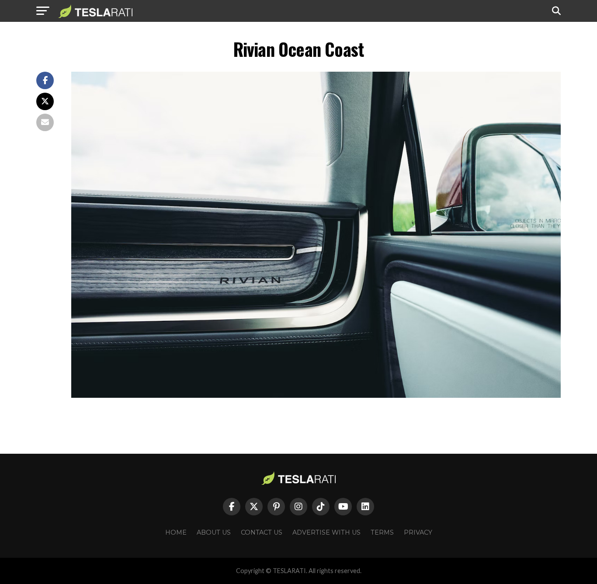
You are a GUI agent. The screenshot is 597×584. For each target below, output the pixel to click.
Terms (382, 532)
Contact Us (261, 532)
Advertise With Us (326, 532)
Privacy (418, 532)
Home (176, 532)
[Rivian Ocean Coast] (316, 395)
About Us (214, 532)
